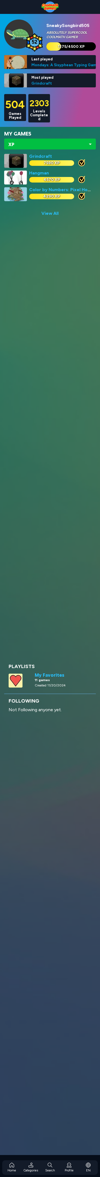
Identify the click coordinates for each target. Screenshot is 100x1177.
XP (11, 144)
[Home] (50, 7)
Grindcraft (41, 83)
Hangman (39, 173)
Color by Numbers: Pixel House (62, 189)
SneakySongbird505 (67, 25)
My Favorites (49, 675)
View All (50, 213)
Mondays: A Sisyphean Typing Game (65, 65)
